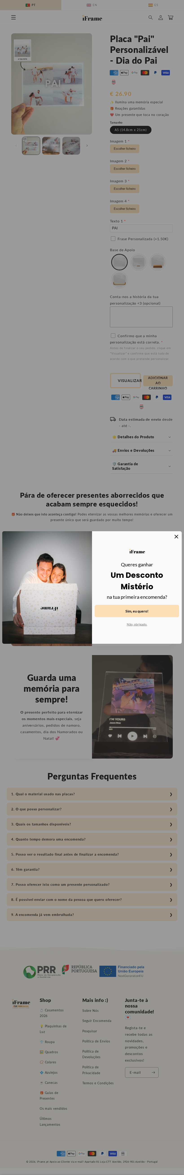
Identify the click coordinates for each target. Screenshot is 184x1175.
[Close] (176, 536)
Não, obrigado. (137, 624)
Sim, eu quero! (137, 611)
